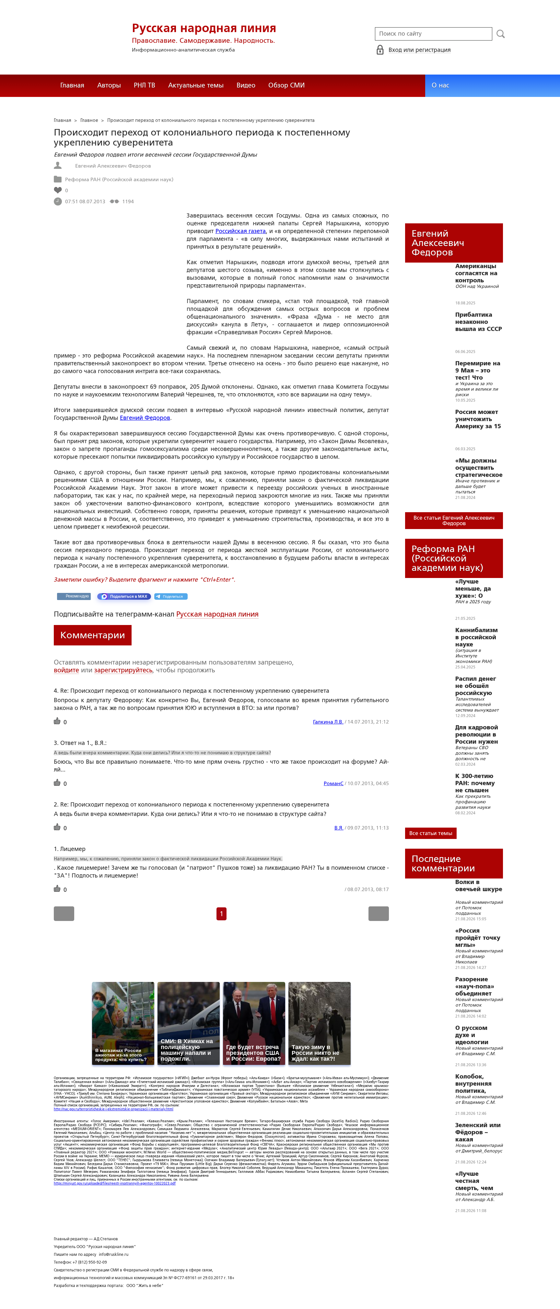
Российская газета (241, 231)
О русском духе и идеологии (471, 1035)
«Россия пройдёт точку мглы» (477, 937)
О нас (440, 85)
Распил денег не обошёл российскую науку (475, 686)
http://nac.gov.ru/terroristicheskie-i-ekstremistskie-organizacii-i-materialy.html (113, 1109)
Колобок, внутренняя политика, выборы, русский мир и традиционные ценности (478, 1083)
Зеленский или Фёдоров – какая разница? (478, 1132)
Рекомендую (77, 596)
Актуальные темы (196, 85)
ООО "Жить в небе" (145, 1285)
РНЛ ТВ (144, 85)
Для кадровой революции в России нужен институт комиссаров (476, 734)
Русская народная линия (217, 614)
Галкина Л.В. (328, 722)
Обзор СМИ (286, 85)
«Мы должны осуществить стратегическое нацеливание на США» (479, 467)
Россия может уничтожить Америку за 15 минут (478, 419)
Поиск (501, 34)
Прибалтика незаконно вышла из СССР (478, 322)
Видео (246, 85)
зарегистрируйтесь (123, 670)
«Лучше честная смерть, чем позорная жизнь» (474, 1181)
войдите (66, 670)
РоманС (334, 783)
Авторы (109, 85)
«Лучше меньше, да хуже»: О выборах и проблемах (473, 588)
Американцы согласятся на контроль (476, 273)
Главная (72, 85)
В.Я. (339, 828)
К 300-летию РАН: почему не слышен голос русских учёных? (477, 783)
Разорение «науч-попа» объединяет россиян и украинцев (474, 986)
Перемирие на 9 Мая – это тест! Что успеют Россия (477, 370)
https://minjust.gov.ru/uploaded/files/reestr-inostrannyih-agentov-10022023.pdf (115, 1183)
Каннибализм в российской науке (476, 637)
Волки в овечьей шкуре (478, 885)
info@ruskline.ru (113, 1254)
